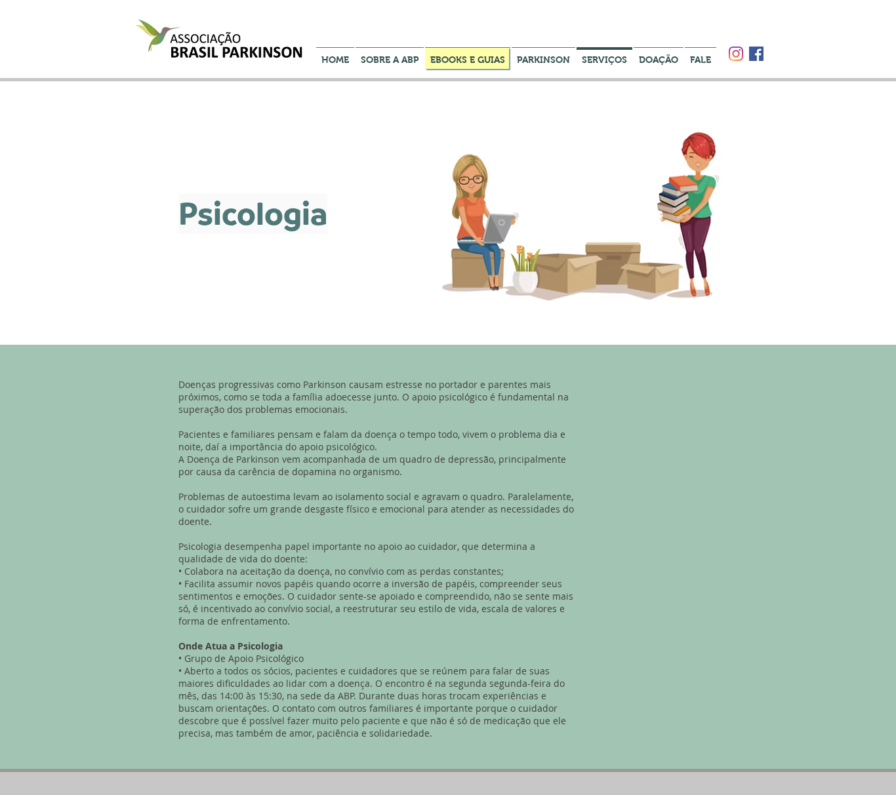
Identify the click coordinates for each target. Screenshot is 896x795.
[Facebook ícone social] (756, 54)
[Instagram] (736, 54)
